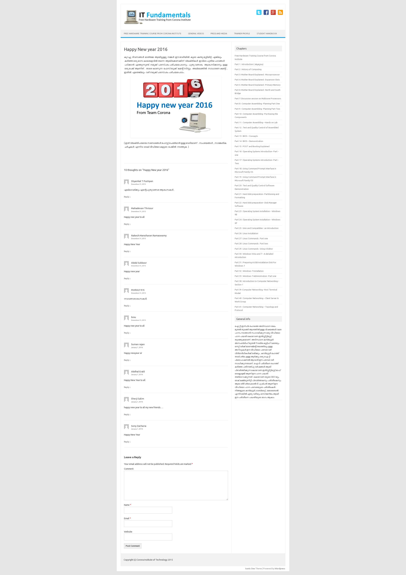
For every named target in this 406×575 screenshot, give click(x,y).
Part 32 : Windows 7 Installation (249, 271)
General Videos (196, 33)
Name (127, 505)
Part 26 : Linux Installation (246, 233)
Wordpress (280, 568)
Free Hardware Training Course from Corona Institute (152, 33)
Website (128, 531)
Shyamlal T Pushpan (142, 181)
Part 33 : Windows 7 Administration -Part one (255, 276)
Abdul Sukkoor (139, 262)
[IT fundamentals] (158, 24)
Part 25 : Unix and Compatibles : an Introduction (256, 228)
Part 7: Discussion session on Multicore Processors (258, 98)
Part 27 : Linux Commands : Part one (251, 238)
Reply (126, 197)
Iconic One (250, 568)
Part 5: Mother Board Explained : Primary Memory (257, 85)
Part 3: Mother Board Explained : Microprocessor (257, 74)
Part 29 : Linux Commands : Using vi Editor (254, 249)
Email (127, 518)
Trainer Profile (242, 33)
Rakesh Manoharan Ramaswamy (149, 235)
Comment (129, 469)
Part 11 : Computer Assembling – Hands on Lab (256, 122)
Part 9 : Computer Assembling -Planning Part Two (257, 109)
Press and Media (219, 33)
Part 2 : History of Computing (248, 69)
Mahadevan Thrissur (142, 208)
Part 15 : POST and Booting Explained (252, 146)
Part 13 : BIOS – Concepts (246, 136)
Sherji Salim (137, 398)
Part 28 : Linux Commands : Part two (251, 243)
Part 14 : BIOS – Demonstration (249, 141)
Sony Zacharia (138, 426)
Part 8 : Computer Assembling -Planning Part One (257, 103)
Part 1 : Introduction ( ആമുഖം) (249, 64)
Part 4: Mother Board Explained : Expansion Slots (257, 79)
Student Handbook (267, 33)
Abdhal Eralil (138, 371)
